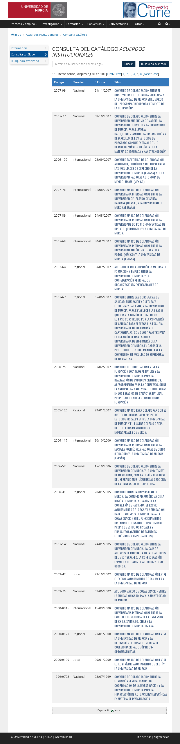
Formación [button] (74, 24)
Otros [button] (138, 24)
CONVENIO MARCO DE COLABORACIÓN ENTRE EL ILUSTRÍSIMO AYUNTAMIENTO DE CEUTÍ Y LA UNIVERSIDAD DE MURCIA (140, 664)
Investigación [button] (51, 24)
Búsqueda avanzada (25, 61)
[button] (167, 24)
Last (155, 74)
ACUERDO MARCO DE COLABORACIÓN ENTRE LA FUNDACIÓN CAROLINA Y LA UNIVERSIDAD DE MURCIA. (140, 595)
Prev (117, 74)
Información (19, 48)
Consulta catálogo (75, 35)
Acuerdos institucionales (42, 35)
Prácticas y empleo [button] (23, 24)
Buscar (128, 64)
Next (147, 74)
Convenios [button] (94, 24)
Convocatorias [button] (119, 24)
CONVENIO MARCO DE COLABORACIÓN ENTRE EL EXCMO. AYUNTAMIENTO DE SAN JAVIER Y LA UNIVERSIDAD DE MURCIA (140, 578)
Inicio (17, 35)
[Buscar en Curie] (159, 24)
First (110, 74)
